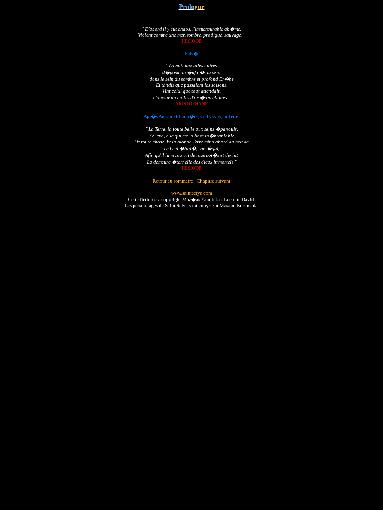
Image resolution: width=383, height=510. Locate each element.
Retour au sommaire (173, 181)
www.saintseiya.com (191, 193)
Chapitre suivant (213, 181)
